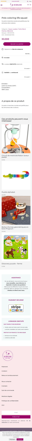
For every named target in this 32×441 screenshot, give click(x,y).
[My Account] (28, 5)
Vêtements (10, 31)
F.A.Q (30, 1)
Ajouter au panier (16, 44)
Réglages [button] (12, 439)
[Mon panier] (30, 5)
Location (15, 29)
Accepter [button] (20, 439)
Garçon (10, 29)
